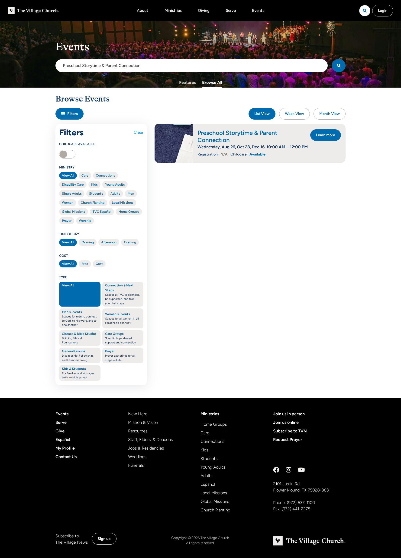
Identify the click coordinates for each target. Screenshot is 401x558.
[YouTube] (301, 469)
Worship (85, 221)
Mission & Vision (143, 422)
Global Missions (73, 212)
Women (67, 203)
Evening (130, 242)
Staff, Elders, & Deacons (150, 439)
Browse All (212, 82)
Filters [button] (72, 113)
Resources (137, 431)
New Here (137, 413)
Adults (115, 194)
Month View (329, 113)
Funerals (136, 465)
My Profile (65, 448)
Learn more (325, 135)
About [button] (142, 10)
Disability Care (73, 185)
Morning (87, 242)
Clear (138, 132)
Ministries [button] (173, 10)
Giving (204, 10)
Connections (105, 176)
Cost (63, 256)
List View (262, 113)
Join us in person (289, 413)
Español (62, 439)
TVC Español (102, 212)
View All (68, 176)
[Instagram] (288, 469)
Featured (188, 82)
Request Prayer (287, 439)
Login (382, 10)
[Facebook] (276, 469)
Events (258, 10)
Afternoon (108, 242)
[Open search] (364, 10)
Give (60, 431)
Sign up (104, 538)
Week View (294, 113)
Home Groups (129, 212)
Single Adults (72, 194)
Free (84, 264)
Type (63, 277)
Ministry (66, 167)
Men (131, 194)
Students (96, 194)
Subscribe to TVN (290, 431)
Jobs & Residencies (146, 448)
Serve (231, 10)
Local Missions (122, 203)
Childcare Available (77, 144)
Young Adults (115, 185)
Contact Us (66, 456)
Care (84, 176)
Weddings (137, 456)
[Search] (339, 65)
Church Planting (92, 203)
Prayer (66, 221)
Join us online (286, 422)
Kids (94, 185)
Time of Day (69, 234)
